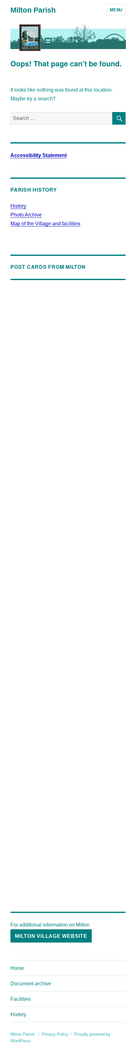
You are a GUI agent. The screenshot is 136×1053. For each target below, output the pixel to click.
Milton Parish (33, 10)
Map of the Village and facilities (45, 223)
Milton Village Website (51, 936)
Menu (116, 10)
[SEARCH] (119, 118)
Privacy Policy (55, 1034)
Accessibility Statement (38, 155)
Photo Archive (26, 214)
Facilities (20, 999)
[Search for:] (61, 118)
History (18, 206)
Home (17, 968)
